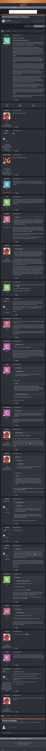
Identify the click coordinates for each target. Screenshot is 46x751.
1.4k (7, 681)
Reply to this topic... (12, 727)
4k (7, 143)
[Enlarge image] (13, 133)
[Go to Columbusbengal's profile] (7, 346)
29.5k (7, 167)
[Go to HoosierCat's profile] (7, 116)
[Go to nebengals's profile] (3, 21)
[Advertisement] (23, 12)
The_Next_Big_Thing (7, 318)
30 (7, 47)
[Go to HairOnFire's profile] (7, 611)
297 (7, 376)
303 (7, 353)
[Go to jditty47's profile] (7, 136)
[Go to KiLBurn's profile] (7, 370)
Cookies (30, 742)
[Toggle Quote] (14, 217)
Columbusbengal (6, 341)
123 (7, 226)
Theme (15, 742)
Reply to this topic (39, 26)
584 (7, 209)
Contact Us (26, 742)
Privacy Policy (20, 742)
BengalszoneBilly (6, 154)
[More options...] (43, 35)
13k (7, 618)
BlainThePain (7, 178)
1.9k (7, 191)
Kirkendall (7, 298)
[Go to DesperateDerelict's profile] (7, 674)
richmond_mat (7, 281)
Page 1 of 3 (16, 31)
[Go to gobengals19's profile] (7, 219)
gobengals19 (7, 213)
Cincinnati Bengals (16, 21)
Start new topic (28, 26)
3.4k (7, 331)
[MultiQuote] (14, 100)
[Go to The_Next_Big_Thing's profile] (7, 324)
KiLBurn (7, 364)
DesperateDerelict (7, 668)
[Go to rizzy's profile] (7, 202)
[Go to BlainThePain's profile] (7, 184)
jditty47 (6, 130)
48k (7, 122)
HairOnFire (7, 605)
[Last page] (11, 31)
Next (8, 31)
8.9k (7, 311)
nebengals (9, 20)
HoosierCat (7, 110)
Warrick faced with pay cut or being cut (20, 40)
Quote (17, 126)
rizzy (7, 196)
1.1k (7, 294)
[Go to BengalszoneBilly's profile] (7, 160)
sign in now (28, 722)
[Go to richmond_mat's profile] (7, 287)
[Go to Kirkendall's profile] (7, 304)
